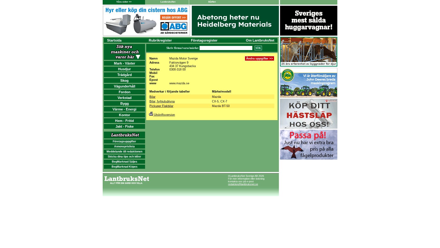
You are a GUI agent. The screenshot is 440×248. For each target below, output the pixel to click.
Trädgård (124, 75)
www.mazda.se (179, 83)
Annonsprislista (124, 146)
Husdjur (124, 69)
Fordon (124, 92)
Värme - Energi (124, 109)
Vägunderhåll (124, 86)
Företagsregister (204, 40)
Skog (124, 80)
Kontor (124, 115)
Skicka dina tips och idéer (124, 156)
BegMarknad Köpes (125, 166)
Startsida (114, 40)
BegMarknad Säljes (124, 161)
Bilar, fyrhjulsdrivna (162, 101)
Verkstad (125, 98)
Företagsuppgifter (124, 141)
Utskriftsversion (164, 114)
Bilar (152, 97)
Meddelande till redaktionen (124, 151)
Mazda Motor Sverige (183, 58)
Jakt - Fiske (125, 126)
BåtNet (212, 1)
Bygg (124, 103)
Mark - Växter (124, 63)
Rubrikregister (160, 40)
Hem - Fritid (124, 121)
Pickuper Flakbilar (161, 106)
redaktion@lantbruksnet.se (243, 184)
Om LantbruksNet (260, 40)
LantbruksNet (167, 1)
